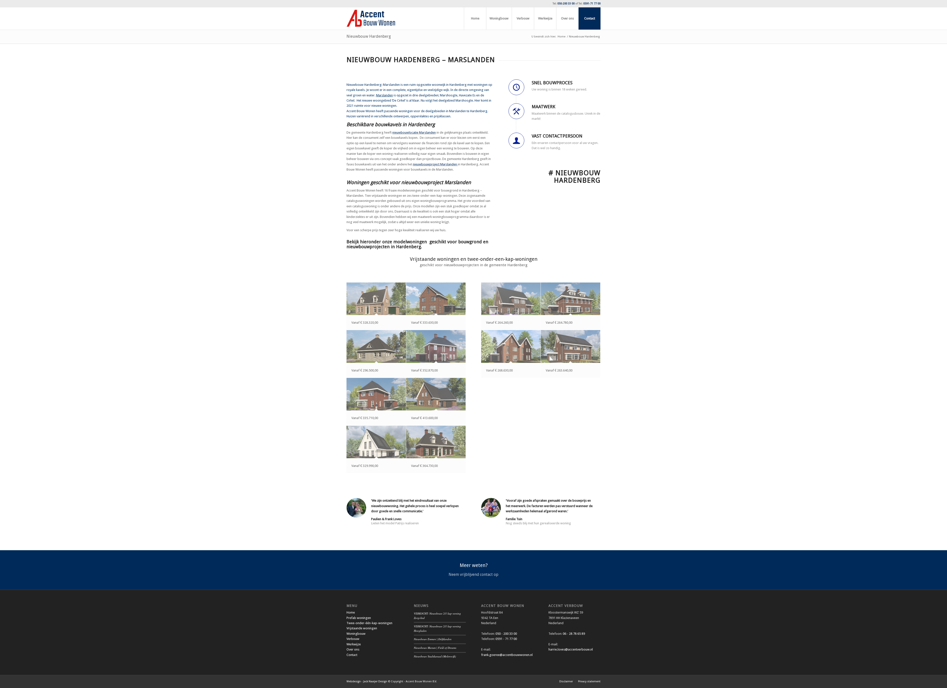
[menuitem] (475, 18)
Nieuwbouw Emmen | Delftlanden (433, 639)
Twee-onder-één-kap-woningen (369, 623)
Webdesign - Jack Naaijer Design (366, 681)
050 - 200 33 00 (506, 633)
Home (350, 612)
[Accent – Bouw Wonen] (370, 18)
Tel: (564, 3)
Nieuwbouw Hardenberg (368, 36)
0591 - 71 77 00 (506, 639)
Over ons (352, 649)
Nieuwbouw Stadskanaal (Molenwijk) (435, 656)
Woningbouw (355, 633)
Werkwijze (353, 644)
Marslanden (384, 95)
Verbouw (352, 639)
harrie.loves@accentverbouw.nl (570, 649)
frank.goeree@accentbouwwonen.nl (507, 655)
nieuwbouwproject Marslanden (435, 164)
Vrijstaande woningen (361, 628)
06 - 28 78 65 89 (573, 633)
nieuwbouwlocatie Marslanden (414, 132)
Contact (351, 655)
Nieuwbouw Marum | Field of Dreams (435, 648)
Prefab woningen (358, 618)
